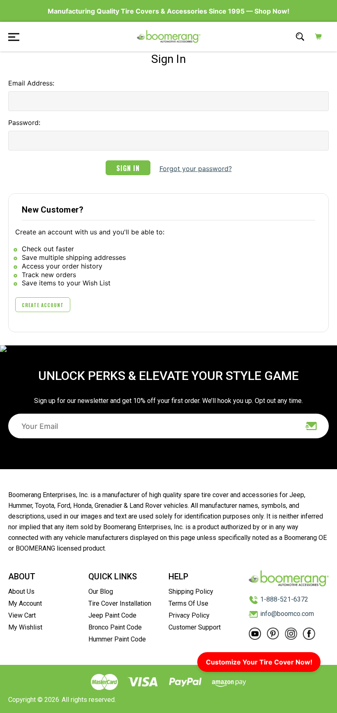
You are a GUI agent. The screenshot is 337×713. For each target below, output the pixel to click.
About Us (21, 591)
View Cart (22, 615)
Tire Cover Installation (119, 603)
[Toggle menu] (11, 36)
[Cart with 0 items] (318, 36)
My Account (25, 603)
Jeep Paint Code (112, 615)
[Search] (300, 36)
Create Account (43, 305)
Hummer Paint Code (117, 639)
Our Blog (100, 591)
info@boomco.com (287, 614)
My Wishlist (25, 627)
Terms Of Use (188, 603)
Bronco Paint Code (115, 627)
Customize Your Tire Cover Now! (259, 662)
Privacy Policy (189, 615)
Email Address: (31, 83)
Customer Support (194, 627)
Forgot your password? (195, 168)
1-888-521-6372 (284, 599)
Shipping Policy (190, 591)
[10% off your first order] (311, 426)
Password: (24, 122)
